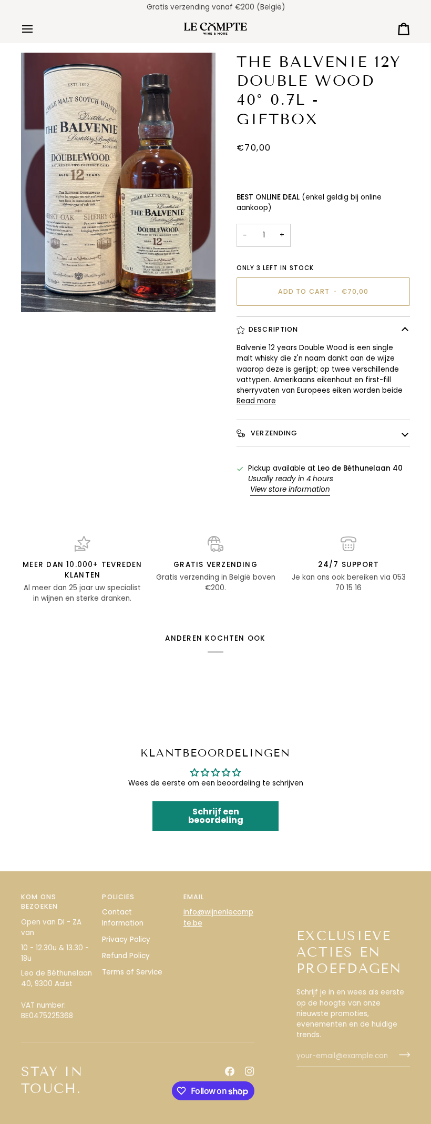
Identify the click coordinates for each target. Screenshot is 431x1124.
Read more (256, 401)
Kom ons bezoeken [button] (39, 901)
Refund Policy (126, 956)
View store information (290, 489)
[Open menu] (37, 29)
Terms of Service (132, 972)
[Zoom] (118, 182)
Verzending (273, 433)
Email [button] (193, 896)
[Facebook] (229, 1071)
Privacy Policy (126, 939)
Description (273, 329)
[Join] (401, 1055)
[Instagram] (249, 1071)
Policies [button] (118, 896)
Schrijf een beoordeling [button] (215, 815)
